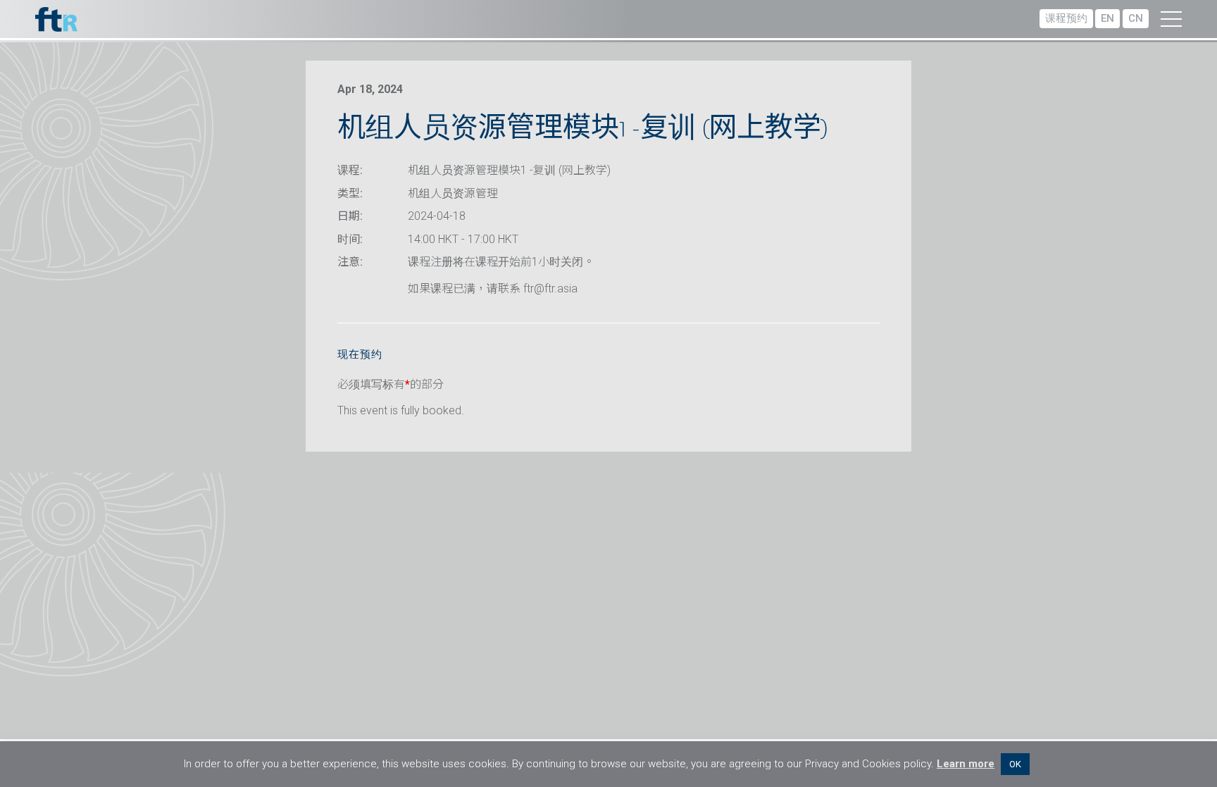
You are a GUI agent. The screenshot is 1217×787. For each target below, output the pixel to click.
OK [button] (1015, 764)
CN (1135, 18)
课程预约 (1066, 18)
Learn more (965, 763)
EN (1107, 18)
